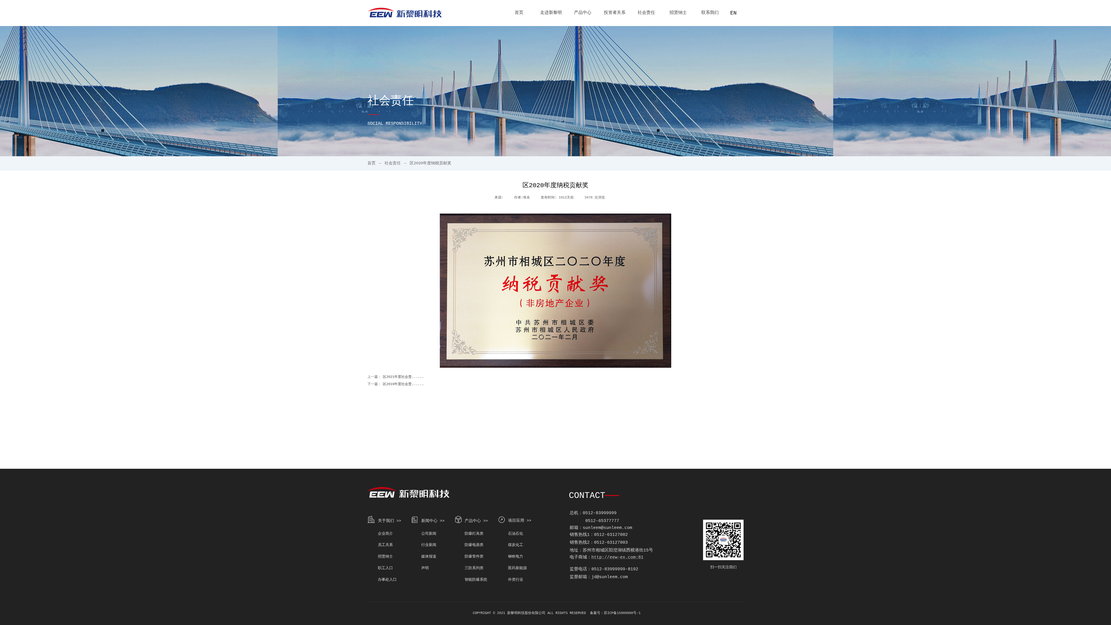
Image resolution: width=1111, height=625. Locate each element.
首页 (519, 12)
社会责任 (646, 12)
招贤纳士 (678, 12)
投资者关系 (615, 12)
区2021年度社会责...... (395, 377)
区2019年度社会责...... (395, 384)
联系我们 (710, 12)
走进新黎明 (551, 12)
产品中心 (582, 12)
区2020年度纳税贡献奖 (430, 163)
